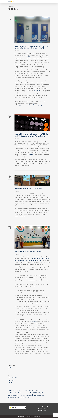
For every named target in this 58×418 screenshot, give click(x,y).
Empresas (22, 390)
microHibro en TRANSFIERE (28, 252)
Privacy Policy (42, 408)
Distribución (18, 390)
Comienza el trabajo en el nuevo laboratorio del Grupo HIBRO (31, 47)
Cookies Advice (42, 410)
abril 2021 (10, 382)
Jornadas (24, 393)
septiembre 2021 (12, 377)
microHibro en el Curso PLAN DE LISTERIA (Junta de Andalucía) (31, 135)
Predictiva (36, 395)
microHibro (12, 395)
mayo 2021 (11, 380)
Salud (43, 395)
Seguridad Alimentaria (12, 397)
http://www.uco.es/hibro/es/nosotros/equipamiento (32, 105)
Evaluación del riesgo (32, 390)
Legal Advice (42, 407)
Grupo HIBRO (27, 57)
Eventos (10, 367)
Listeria (28, 393)
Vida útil (26, 397)
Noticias (16, 50)
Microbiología (36, 393)
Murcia (17, 395)
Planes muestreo (26, 395)
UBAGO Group (19, 397)
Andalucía (11, 390)
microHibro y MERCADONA (28, 189)
